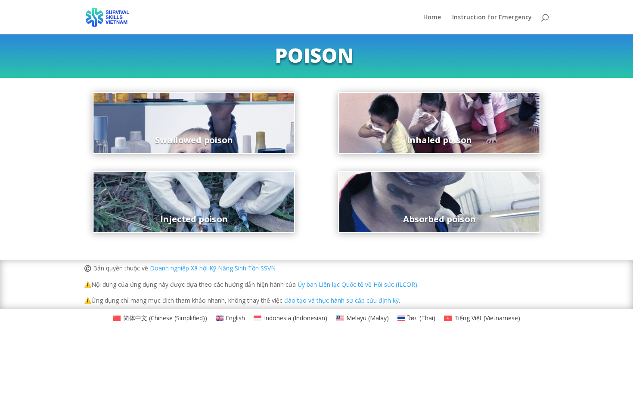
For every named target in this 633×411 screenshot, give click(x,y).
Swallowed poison (194, 140)
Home (432, 17)
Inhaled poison (439, 140)
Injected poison (193, 219)
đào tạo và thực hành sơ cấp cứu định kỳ (341, 300)
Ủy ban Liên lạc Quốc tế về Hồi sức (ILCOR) (356, 284)
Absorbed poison (439, 219)
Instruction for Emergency (492, 17)
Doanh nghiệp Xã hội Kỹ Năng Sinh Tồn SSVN (213, 268)
